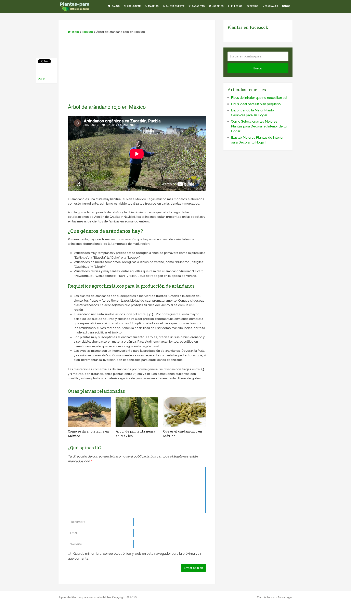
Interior (237, 6)
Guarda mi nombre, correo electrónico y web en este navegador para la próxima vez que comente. (134, 556)
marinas (153, 6)
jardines (218, 6)
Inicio (75, 32)
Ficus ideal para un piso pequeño (256, 104)
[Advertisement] (137, 70)
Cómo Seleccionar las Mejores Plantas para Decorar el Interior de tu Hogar (259, 126)
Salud (115, 6)
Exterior (252, 6)
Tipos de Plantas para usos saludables (84, 597)
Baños (286, 6)
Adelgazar (133, 6)
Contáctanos (266, 597)
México (87, 32)
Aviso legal (284, 597)
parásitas (198, 6)
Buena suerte (174, 6)
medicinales (270, 6)
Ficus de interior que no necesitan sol (259, 98)
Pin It (41, 79)
